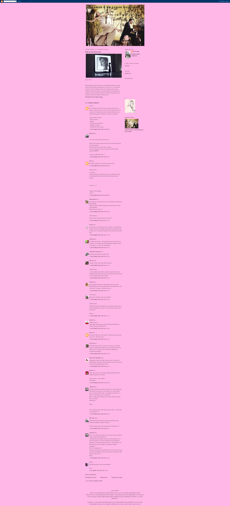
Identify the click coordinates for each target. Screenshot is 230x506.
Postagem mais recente (90, 477)
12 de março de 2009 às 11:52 (99, 235)
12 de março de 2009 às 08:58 (99, 129)
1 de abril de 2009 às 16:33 (98, 470)
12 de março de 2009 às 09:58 (99, 195)
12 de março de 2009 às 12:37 (99, 290)
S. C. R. (91, 294)
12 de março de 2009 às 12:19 (99, 256)
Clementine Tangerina (94, 251)
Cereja (91, 320)
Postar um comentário (90, 474)
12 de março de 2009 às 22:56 (99, 382)
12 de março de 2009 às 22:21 (99, 366)
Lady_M (91, 343)
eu (90, 106)
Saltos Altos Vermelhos (95, 358)
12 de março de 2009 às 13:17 (99, 316)
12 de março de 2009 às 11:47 (99, 220)
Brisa (90, 332)
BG (90, 161)
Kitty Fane (92, 418)
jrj (89, 462)
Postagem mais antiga (117, 477)
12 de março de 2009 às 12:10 (99, 247)
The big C (127, 66)
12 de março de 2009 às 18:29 (99, 353)
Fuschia (91, 282)
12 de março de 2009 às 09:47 (99, 157)
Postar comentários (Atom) (96, 481)
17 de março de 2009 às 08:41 (99, 428)
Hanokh (91, 133)
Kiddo (90, 370)
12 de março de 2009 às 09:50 (99, 166)
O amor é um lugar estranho (115, 7)
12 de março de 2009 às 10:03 (99, 211)
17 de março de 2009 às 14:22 (99, 458)
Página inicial (104, 477)
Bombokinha (92, 199)
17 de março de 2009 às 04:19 (99, 414)
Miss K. (91, 260)
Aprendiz (91, 387)
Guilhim (91, 239)
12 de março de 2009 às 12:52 (99, 299)
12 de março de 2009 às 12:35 (99, 278)
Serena (91, 224)
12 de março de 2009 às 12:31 (99, 265)
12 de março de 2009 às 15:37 (99, 339)
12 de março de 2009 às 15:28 (99, 328)
